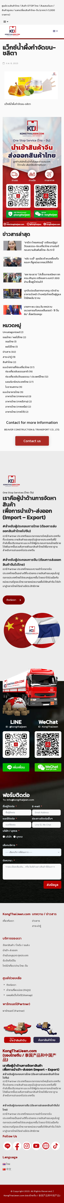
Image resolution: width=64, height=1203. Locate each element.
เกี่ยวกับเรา (8, 921)
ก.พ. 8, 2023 (12, 63)
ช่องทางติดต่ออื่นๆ (42, 819)
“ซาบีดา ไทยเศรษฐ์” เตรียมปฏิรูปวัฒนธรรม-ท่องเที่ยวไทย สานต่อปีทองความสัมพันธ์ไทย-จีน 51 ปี (41, 246)
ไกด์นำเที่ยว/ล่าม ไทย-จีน (15, 966)
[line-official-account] (7, 1145)
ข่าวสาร (7, 352)
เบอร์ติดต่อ (9, 819)
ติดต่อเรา (11, 600)
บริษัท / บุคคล (10, 831)
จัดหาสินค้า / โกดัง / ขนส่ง (16, 945)
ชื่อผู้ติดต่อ (9, 806)
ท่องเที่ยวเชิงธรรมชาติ (16, 371)
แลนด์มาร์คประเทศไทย (16, 382)
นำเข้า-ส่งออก (10, 950)
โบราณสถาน (11, 387)
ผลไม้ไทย (10, 347)
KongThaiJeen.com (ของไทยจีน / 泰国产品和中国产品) (32, 1195)
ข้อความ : (8, 860)
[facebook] (17, 1145)
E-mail (36, 806)
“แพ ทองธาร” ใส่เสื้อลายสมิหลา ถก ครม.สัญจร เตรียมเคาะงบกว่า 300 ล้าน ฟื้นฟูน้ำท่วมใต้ (42, 278)
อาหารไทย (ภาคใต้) (15, 412)
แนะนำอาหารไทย (11, 392)
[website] (46, 1145)
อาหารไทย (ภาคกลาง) (16, 396)
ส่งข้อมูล (52, 884)
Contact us (32, 441)
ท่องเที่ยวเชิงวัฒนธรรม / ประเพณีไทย (24, 377)
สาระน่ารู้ (7, 357)
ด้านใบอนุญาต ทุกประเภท (15, 955)
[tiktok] (55, 1145)
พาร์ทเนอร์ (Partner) (13, 1011)
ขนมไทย (9, 341)
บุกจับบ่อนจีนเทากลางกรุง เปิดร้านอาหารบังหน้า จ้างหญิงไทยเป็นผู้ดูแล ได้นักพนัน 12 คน (42, 294)
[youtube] (36, 1145)
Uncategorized (11, 332)
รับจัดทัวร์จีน (9, 961)
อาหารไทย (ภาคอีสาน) (16, 401)
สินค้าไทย (7, 362)
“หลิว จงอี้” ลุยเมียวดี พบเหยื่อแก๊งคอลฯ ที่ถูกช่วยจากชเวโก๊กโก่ (41, 260)
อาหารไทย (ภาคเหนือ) (16, 407)
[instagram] (26, 1145)
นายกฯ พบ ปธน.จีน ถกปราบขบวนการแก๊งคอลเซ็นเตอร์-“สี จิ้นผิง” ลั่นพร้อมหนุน (41, 310)
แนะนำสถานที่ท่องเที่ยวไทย (16, 367)
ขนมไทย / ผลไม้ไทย (12, 337)
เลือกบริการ (9, 845)
